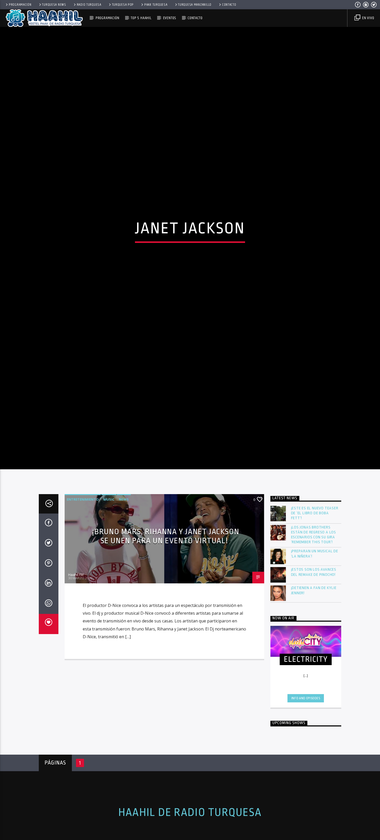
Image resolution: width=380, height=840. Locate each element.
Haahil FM (75, 606)
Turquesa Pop (123, 5)
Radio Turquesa (89, 5)
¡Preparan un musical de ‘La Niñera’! (314, 585)
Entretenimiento (83, 531)
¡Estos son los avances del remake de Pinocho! (314, 603)
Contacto (229, 5)
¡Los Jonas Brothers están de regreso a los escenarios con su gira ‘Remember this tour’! (313, 566)
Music (108, 531)
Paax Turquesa (155, 5)
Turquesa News (54, 5)
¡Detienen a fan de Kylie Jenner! (314, 622)
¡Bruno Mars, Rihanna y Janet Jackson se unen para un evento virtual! (165, 568)
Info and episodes (305, 729)
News (124, 531)
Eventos (169, 18)
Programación (20, 5)
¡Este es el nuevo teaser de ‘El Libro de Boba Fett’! (314, 544)
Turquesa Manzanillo (194, 5)
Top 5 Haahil (141, 18)
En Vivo (367, 18)
